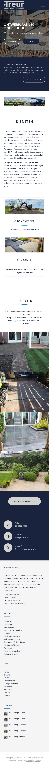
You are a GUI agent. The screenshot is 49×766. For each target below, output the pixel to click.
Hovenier (7, 677)
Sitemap (38, 760)
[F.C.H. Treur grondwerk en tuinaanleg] (20, 5)
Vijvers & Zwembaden (13, 630)
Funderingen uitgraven (13, 636)
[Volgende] (47, 31)
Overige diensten (11, 683)
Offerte (7, 695)
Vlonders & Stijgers (22, 174)
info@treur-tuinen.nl (17, 603)
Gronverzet (21, 168)
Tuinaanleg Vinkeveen (17, 725)
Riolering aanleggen (20, 171)
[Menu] (42, 5)
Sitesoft (29, 760)
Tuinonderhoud (19, 165)
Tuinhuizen (35, 174)
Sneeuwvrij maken (11, 654)
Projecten (12, 41)
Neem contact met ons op (26, 549)
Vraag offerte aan (22, 537)
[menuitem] (42, 5)
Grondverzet (9, 633)
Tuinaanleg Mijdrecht (17, 713)
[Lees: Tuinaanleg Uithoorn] (6, 738)
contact (24, 158)
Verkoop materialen (12, 651)
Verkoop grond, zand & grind (15, 177)
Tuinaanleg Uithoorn (17, 736)
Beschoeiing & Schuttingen (14, 642)
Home (6, 672)
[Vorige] (2, 31)
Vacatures (8, 689)
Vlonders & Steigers (12, 645)
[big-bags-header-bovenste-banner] (24, 102)
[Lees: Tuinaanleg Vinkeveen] (6, 726)
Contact (31, 41)
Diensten (7, 675)
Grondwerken (9, 680)
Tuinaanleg (8, 165)
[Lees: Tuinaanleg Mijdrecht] (6, 714)
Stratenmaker (32, 165)
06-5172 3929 (21, 526)
